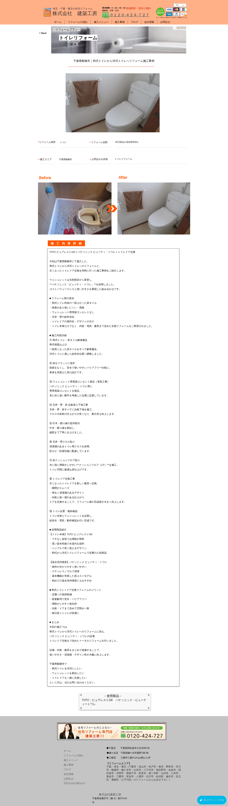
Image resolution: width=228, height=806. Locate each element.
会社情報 (69, 774)
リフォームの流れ (71, 755)
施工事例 (69, 764)
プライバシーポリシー (74, 783)
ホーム (67, 750)
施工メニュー (71, 760)
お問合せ (69, 778)
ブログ (67, 769)
